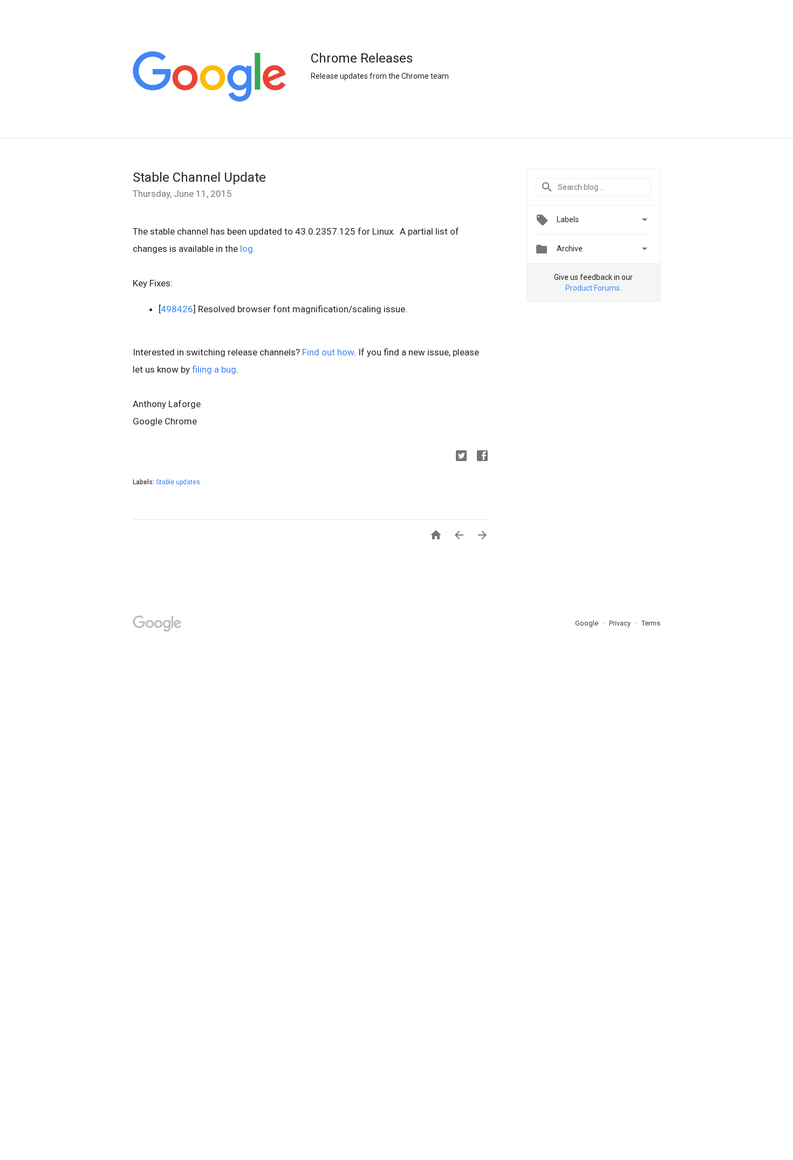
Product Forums (592, 288)
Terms (650, 623)
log (246, 248)
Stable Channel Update (199, 177)
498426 (177, 309)
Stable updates (178, 482)
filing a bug (214, 369)
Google (587, 623)
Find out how (328, 352)
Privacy (620, 623)
